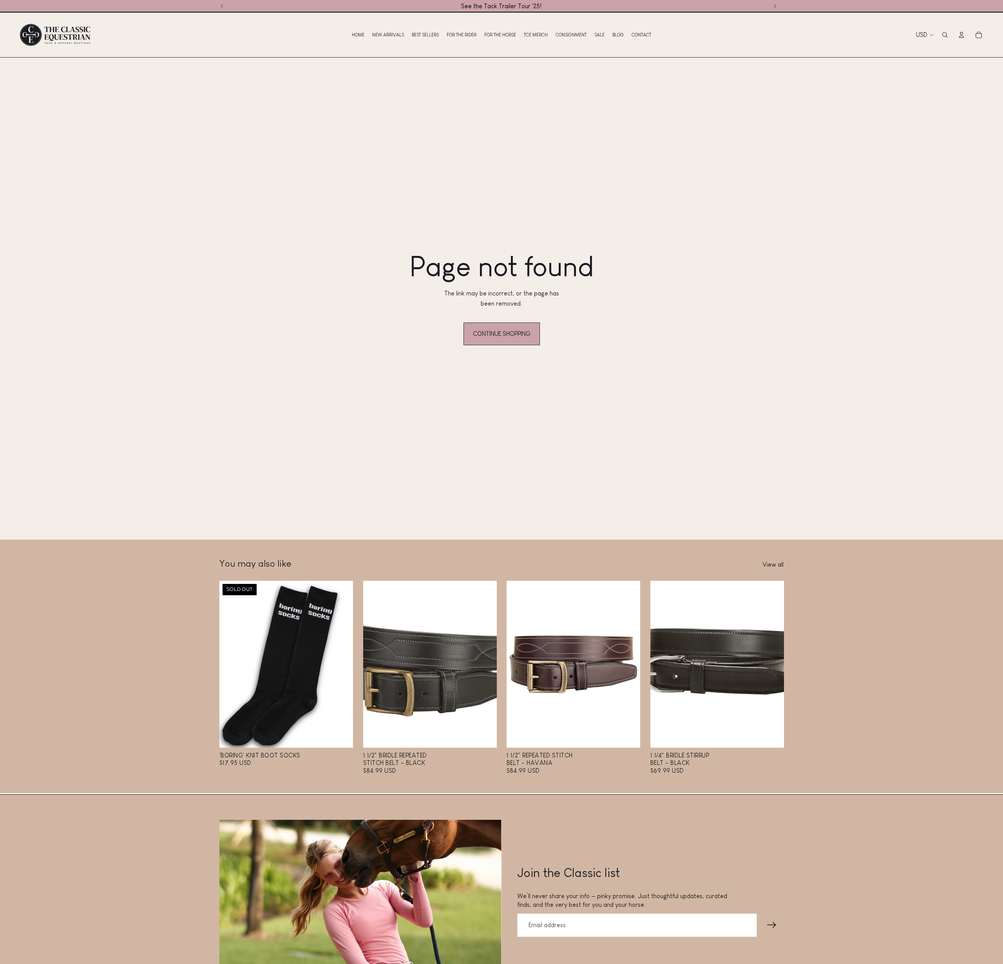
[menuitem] (358, 34)
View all (773, 564)
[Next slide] (341, 664)
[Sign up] (772, 925)
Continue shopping (501, 333)
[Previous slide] (231, 664)
